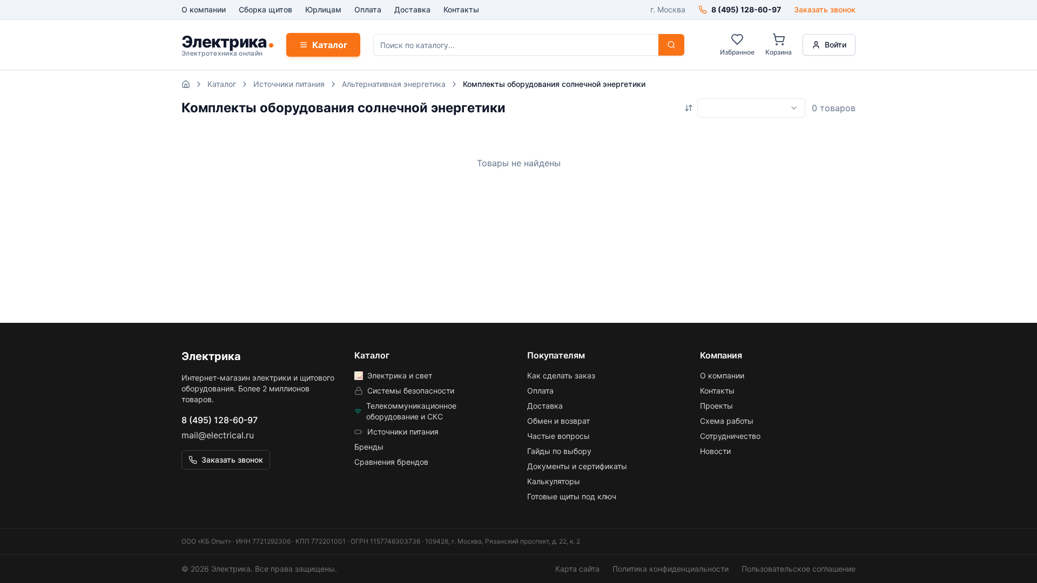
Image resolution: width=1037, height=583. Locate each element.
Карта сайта (577, 568)
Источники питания (289, 84)
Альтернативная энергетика (394, 84)
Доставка (412, 9)
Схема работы (726, 420)
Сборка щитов (265, 9)
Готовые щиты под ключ (571, 496)
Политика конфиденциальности (670, 568)
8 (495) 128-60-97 (219, 420)
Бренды (368, 446)
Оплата (367, 9)
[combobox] (751, 108)
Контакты (461, 9)
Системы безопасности (410, 390)
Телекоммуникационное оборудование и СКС (411, 411)
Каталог (329, 44)
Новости (715, 451)
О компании (203, 9)
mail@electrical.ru (217, 435)
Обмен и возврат (558, 420)
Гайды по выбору (559, 451)
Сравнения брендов (391, 461)
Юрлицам (323, 9)
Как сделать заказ (561, 375)
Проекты (716, 405)
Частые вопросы (558, 435)
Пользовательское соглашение (799, 568)
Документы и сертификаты (577, 466)
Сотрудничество (730, 435)
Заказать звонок (825, 9)
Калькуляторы (553, 481)
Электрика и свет (399, 375)
